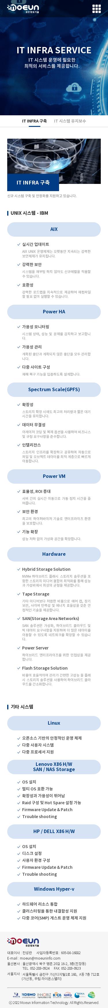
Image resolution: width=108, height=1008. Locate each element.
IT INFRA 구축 (34, 121)
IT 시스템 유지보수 (70, 121)
